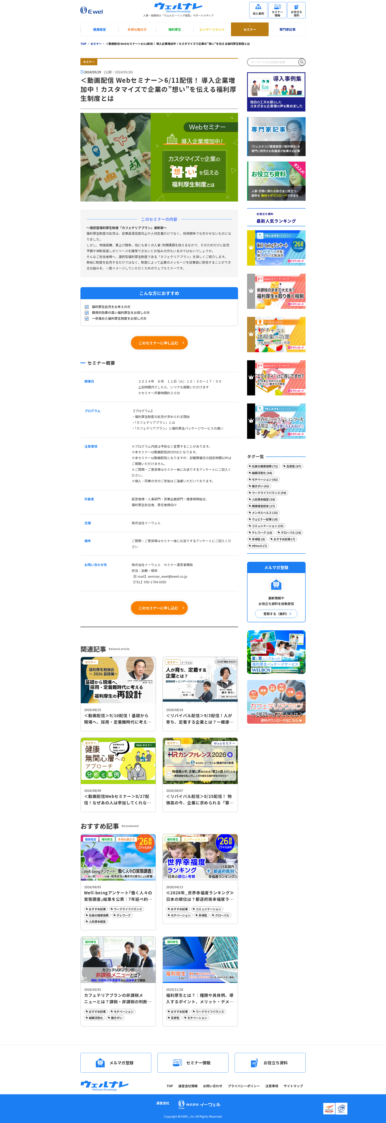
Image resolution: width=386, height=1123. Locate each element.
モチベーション (181, 915)
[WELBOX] (276, 652)
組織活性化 (96, 1018)
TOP (169, 1085)
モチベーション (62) (265, 479)
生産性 (175, 1018)
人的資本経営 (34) (263, 499)
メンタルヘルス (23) (265, 513)
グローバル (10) (291, 532)
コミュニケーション (208, 909)
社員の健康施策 (99, 915)
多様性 (203, 915)
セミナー (249, 29)
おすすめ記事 (97, 909)
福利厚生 (174, 29)
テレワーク (124, 915)
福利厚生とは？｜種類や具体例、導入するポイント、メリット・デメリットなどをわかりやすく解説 (200, 998)
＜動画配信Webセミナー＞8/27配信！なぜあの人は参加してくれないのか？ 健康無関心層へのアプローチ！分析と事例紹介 (117, 799)
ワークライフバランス (128, 909)
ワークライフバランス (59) (269, 493)
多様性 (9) (258, 539)
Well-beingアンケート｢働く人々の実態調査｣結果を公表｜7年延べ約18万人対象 (118, 896)
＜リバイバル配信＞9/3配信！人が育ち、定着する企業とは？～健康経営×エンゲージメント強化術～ (200, 718)
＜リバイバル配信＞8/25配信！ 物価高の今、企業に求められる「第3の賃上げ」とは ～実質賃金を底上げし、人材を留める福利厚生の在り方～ (200, 799)
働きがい (116, 1018)
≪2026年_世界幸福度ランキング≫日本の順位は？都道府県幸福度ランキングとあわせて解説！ (200, 896)
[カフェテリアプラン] (276, 702)
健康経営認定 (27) (263, 506)
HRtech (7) (259, 546)
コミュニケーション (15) (267, 526)
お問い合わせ (212, 1085)
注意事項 (271, 1085)
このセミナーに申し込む (158, 342)
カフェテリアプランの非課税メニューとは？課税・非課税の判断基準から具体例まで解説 (118, 998)
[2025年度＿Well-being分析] (276, 248)
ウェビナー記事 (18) (265, 519)
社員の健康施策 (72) (265, 466)
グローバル (222, 915)
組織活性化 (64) (262, 473)
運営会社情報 (188, 1085)
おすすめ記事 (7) (284, 539)
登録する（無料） (276, 613)
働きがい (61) (260, 486)
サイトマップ (293, 1085)
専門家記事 (287, 29)
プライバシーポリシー (244, 1085)
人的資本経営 (97, 921)
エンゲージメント (212, 29)
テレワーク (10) (262, 532)
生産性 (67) (293, 466)
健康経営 (99, 29)
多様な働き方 (137, 29)
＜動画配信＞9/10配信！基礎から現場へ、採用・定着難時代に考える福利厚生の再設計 (117, 718)
